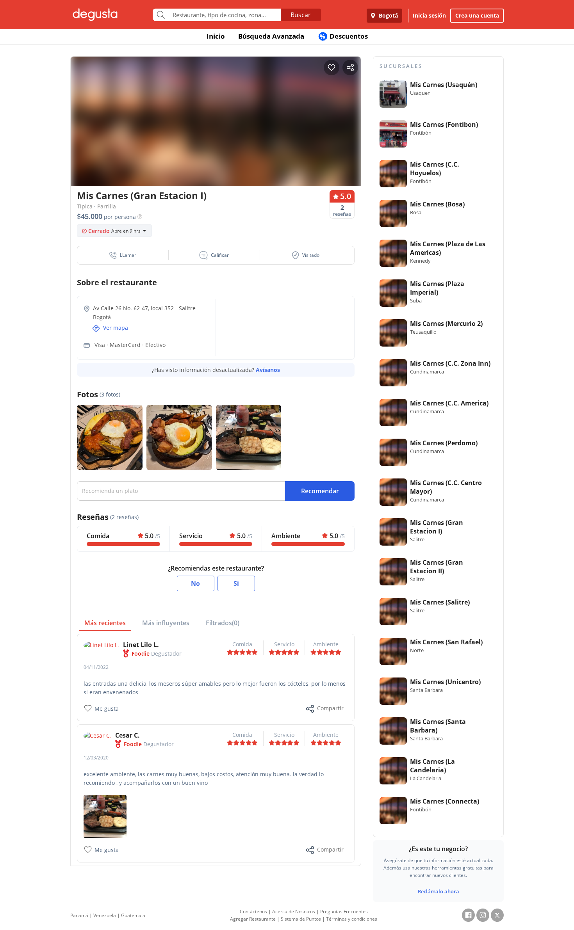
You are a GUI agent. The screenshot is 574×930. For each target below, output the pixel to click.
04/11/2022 (96, 667)
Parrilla (106, 206)
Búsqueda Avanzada (271, 36)
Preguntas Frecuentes (344, 911)
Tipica (85, 206)
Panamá (79, 915)
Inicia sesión (429, 15)
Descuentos (344, 36)
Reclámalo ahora (438, 891)
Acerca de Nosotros (293, 911)
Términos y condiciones (351, 919)
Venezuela (104, 915)
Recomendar (320, 491)
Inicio (216, 36)
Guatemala (133, 915)
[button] (123, 255)
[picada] (105, 816)
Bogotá (387, 15)
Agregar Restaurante (253, 919)
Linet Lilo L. (141, 644)
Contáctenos (253, 911)
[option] (216, 136)
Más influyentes (165, 623)
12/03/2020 (96, 757)
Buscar (301, 15)
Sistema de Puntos (301, 919)
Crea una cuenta (477, 15)
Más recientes (105, 623)
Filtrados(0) (222, 623)
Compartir (330, 708)
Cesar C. (127, 735)
